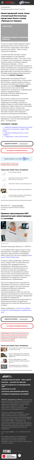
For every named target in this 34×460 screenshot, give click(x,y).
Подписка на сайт (8, 389)
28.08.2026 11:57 (6, 205)
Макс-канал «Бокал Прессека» (16, 256)
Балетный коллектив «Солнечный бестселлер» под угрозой (18, 178)
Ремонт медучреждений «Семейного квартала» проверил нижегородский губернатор (19, 355)
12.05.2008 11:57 (5, 7)
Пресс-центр (26, 380)
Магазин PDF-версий (18, 382)
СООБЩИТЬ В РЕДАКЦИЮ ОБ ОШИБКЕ (15, 394)
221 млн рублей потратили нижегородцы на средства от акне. (16, 310)
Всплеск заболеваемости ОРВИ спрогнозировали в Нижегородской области (19, 361)
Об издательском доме (10, 380)
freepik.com (4, 243)
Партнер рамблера (17, 451)
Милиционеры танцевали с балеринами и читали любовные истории (20, 195)
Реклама (4, 382)
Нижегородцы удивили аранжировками (20, 189)
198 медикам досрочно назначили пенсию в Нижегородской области (18, 366)
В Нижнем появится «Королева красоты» (20, 183)
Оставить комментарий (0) (17, 150)
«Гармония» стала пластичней (16, 136)
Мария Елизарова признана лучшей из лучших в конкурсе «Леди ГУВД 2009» (17, 129)
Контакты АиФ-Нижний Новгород (14, 391)
